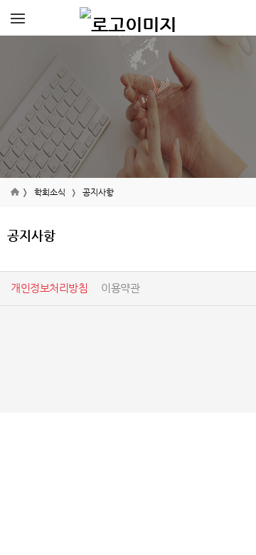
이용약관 (120, 288)
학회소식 (49, 192)
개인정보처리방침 (49, 288)
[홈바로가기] (128, 17)
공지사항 (98, 192)
